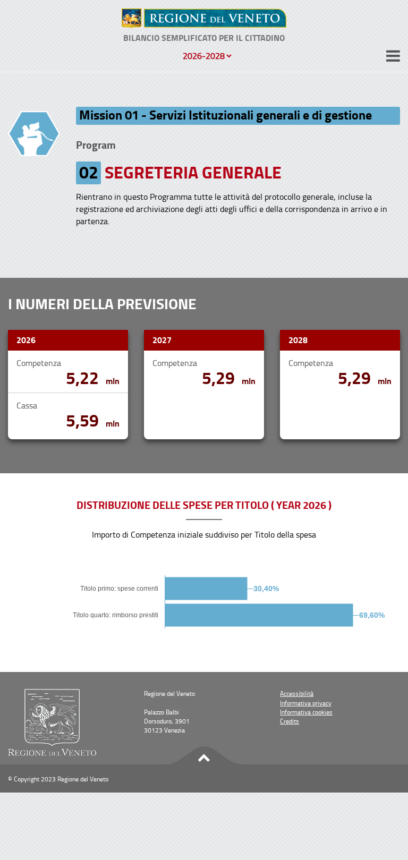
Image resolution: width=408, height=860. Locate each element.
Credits (289, 721)
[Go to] (204, 18)
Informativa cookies (306, 712)
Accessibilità (296, 693)
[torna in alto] (204, 756)
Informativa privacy (306, 703)
